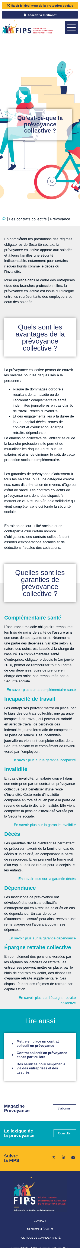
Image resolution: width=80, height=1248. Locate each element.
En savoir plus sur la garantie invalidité (45, 825)
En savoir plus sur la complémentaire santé (41, 690)
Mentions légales (40, 1229)
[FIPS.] (4, 219)
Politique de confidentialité (40, 1237)
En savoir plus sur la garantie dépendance (42, 938)
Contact (40, 1220)
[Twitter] (52, 1157)
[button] (71, 27)
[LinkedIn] (62, 1157)
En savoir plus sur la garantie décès (47, 879)
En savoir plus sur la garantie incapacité (44, 760)
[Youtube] (71, 1157)
